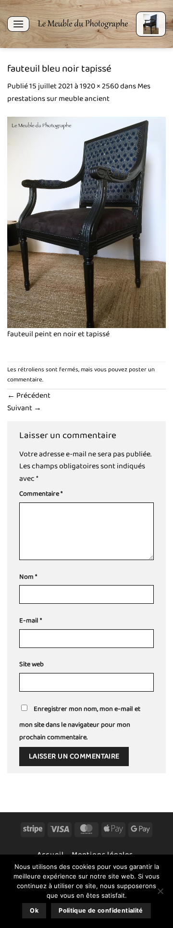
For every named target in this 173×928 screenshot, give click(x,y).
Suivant (24, 408)
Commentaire (40, 494)
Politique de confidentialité (101, 910)
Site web (31, 664)
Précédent (28, 396)
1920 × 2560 (99, 86)
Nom (28, 577)
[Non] (160, 894)
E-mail (30, 620)
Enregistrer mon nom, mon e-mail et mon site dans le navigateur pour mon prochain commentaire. (79, 723)
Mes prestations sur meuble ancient (78, 92)
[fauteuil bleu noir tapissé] (86, 222)
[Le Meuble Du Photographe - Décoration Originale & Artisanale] (83, 24)
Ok (34, 910)
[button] (18, 24)
